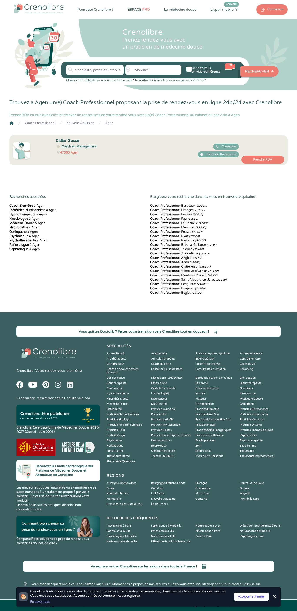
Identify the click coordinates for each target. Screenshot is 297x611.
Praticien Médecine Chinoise (124, 424)
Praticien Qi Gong (251, 424)
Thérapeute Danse (118, 456)
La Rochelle (179, 223)
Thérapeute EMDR (163, 456)
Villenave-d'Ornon (184, 271)
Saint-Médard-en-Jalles (188, 279)
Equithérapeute (117, 383)
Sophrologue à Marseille (166, 525)
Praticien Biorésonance (254, 409)
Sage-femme (248, 445)
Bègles (176, 293)
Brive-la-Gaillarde (183, 245)
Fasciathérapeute (251, 383)
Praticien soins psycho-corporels (171, 435)
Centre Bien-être (250, 358)
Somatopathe (115, 450)
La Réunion (158, 493)
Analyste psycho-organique (212, 353)
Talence (177, 249)
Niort (175, 236)
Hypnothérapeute (118, 393)
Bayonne (178, 240)
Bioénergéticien (205, 358)
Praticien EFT (159, 414)
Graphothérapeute (207, 388)
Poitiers (176, 214)
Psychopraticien (205, 440)
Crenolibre (24, 370)
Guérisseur (246, 388)
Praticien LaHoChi (162, 419)
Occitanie (201, 498)
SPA (197, 445)
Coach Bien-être (161, 363)
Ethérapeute (159, 383)
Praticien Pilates (205, 424)
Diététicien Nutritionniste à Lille (170, 541)
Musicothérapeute (251, 398)
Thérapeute (247, 450)
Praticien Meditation (252, 419)
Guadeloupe (203, 488)
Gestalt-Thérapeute (163, 388)
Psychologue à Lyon (252, 536)
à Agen (26, 206)
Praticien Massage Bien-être (213, 419)
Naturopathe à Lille (163, 536)
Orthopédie (247, 403)
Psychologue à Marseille (122, 536)
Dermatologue (116, 377)
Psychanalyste (248, 435)
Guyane (244, 488)
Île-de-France (159, 504)
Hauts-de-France (117, 493)
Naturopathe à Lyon (207, 525)
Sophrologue (203, 450)
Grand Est (157, 488)
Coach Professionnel (40, 123)
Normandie (114, 498)
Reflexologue (115, 445)
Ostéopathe (114, 409)
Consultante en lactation (210, 369)
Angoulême (179, 253)
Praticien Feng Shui (207, 414)
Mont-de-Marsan (184, 275)
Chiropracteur (115, 363)
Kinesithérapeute (117, 398)
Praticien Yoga (116, 435)
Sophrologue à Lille (118, 530)
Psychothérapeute (251, 440)
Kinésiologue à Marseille (122, 541)
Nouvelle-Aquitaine (80, 123)
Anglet (176, 258)
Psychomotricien (161, 440)
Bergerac (177, 288)
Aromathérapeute (251, 353)
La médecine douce (180, 9)
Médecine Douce (117, 403)
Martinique (202, 493)
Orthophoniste (204, 403)
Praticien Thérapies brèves (256, 430)
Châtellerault (180, 266)
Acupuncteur (159, 353)
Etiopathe (201, 383)
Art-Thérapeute (116, 358)
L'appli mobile (223, 9)
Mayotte (245, 493)
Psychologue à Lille (163, 530)
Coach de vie (247, 363)
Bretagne (201, 483)
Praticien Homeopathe (254, 414)
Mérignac (178, 227)
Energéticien (248, 377)
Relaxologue (159, 445)
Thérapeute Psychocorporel (257, 456)
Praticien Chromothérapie (123, 414)
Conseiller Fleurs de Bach (166, 369)
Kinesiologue (248, 393)
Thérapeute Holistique (209, 456)
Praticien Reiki (116, 430)
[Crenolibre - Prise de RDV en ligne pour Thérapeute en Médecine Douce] (38, 8)
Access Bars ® (116, 353)
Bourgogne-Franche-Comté (168, 483)
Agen (109, 123)
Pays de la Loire (249, 498)
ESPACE (139, 9)
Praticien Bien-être (207, 409)
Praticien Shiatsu (161, 430)
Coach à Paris (203, 536)
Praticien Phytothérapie (166, 424)
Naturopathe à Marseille (255, 530)
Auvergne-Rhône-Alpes (121, 483)
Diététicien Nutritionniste (167, 377)
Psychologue (114, 440)
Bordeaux (178, 206)
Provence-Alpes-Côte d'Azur (124, 504)
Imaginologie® (160, 393)
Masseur (200, 398)
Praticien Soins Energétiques (213, 430)
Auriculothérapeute (163, 358)
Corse (110, 488)
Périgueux (178, 284)
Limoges (177, 210)
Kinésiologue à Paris (207, 530)
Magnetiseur (159, 398)
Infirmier (200, 393)
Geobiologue (115, 388)
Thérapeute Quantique (121, 461)
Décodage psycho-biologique (213, 377)
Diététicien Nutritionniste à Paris (260, 525)
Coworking (246, 369)
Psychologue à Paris (119, 525)
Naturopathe (159, 403)
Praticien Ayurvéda (163, 409)
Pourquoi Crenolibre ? (95, 9)
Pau (174, 219)
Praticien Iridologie (118, 419)
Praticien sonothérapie (209, 435)
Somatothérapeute (163, 450)
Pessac (176, 232)
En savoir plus (40, 602)
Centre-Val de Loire (252, 483)
